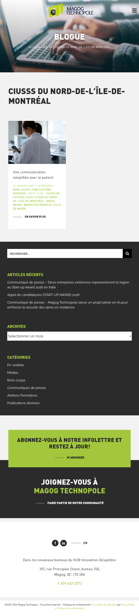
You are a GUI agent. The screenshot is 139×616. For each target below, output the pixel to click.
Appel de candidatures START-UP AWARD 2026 (43, 295)
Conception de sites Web (104, 604)
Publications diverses (23, 403)
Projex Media (127, 604)
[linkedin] (63, 543)
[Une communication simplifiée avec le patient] (37, 142)
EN (85, 543)
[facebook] (55, 543)
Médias (12, 372)
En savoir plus (35, 216)
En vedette (15, 365)
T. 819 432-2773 (70, 583)
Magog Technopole (38, 204)
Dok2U (50, 200)
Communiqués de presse (26, 388)
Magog (17, 204)
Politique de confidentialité (70, 608)
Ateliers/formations (22, 395)
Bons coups (21, 189)
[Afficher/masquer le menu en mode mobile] (135, 10)
